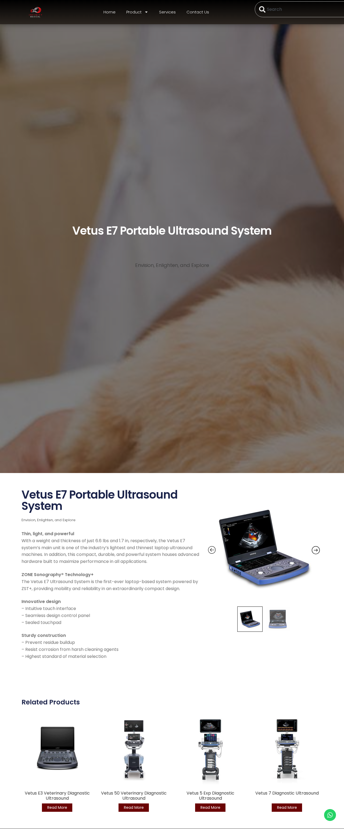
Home (109, 12)
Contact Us (198, 12)
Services (167, 12)
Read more (57, 807)
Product (134, 12)
